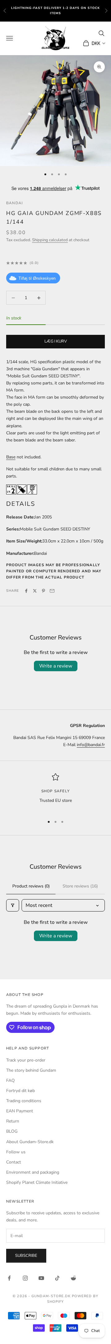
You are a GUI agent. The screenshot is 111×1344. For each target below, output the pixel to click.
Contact (13, 1162)
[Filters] (12, 905)
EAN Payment (19, 1111)
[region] (55, 792)
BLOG (12, 1131)
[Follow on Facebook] (9, 1278)
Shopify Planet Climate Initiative (37, 1182)
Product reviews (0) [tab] (31, 886)
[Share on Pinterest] (43, 590)
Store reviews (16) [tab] (80, 886)
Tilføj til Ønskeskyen (37, 278)
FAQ (10, 1080)
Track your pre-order (25, 1060)
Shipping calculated (50, 240)
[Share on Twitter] (34, 590)
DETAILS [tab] (20, 504)
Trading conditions (23, 1101)
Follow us (16, 1152)
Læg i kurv (55, 341)
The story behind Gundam (31, 1070)
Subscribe (26, 1255)
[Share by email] (52, 590)
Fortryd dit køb (20, 1091)
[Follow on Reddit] (73, 1278)
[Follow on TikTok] (57, 1278)
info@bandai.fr (91, 745)
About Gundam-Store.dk (30, 1142)
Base (10, 457)
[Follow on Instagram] (25, 1278)
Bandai (14, 203)
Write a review (55, 666)
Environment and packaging (32, 1172)
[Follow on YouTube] (41, 1278)
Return (12, 1121)
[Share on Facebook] (26, 590)
